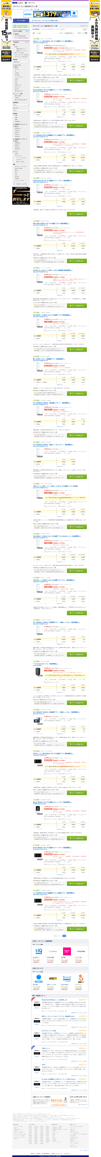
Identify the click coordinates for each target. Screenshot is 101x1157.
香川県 (47, 1126)
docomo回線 (46, 661)
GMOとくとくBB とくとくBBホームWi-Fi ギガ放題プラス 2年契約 (55, 486)
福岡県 (47, 1131)
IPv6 (16, 172)
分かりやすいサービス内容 (49, 1030)
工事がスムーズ (46, 1048)
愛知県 (36, 1141)
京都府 (41, 1127)
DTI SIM (16, 89)
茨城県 (30, 1137)
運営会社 (33, 1153)
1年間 (16, 115)
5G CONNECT (43, 400)
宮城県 (30, 1131)
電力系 (16, 170)
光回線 (16, 46)
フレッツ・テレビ (20, 157)
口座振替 (17, 178)
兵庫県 (41, 1131)
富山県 (36, 1131)
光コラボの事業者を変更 (20, 36)
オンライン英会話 (74, 1143)
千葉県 (30, 1143)
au (15, 71)
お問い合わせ (67, 1153)
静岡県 (36, 1140)
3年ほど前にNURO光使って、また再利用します (54, 1000)
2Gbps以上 (17, 132)
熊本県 (47, 1135)
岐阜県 (36, 1138)
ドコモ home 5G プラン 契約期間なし (45, 664)
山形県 (30, 1134)
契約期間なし (18, 121)
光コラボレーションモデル (20, 166)
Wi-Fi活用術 (73, 1135)
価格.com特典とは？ (71, 48)
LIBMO (16, 79)
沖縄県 (47, 1141)
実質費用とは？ (64, 45)
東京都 (36, 1126)
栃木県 (30, 1138)
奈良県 (41, 1132)
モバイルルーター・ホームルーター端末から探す (45, 20)
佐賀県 (47, 1132)
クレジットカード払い (19, 180)
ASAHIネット (43, 577)
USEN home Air (43, 178)
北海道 (30, 1126)
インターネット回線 (18, 1126)
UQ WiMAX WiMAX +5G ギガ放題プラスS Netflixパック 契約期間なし (57, 536)
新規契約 (17, 34)
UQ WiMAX (50, 38)
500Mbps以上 (18, 128)
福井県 (36, 1134)
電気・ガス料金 (74, 1146)
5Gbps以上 (17, 134)
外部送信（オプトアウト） (57, 1153)
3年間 (16, 119)
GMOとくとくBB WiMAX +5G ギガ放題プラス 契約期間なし (53, 41)
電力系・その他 (19, 161)
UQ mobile (17, 75)
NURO (43, 1064)
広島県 (41, 1140)
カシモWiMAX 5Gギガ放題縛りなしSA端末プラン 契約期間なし (54, 135)
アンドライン (43, 267)
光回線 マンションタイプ (21, 50)
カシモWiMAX (43, 132)
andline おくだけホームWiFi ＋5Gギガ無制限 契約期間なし (53, 271)
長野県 (36, 1137)
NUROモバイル (18, 85)
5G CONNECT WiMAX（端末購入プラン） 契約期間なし (52, 403)
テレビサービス (18, 155)
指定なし (17, 67)
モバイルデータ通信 (75, 1132)
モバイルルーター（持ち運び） (20, 1134)
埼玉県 (30, 1141)
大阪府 (41, 1129)
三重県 (36, 1143)
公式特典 (17, 97)
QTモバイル (17, 87)
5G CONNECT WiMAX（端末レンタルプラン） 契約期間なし (53, 445)
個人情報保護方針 (46, 1153)
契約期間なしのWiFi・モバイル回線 (60, 1129)
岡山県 (41, 1138)
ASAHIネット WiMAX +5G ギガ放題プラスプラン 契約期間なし (54, 580)
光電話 (16, 153)
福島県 (30, 1135)
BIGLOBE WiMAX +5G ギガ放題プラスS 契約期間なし (51, 224)
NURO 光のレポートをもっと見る (78, 1012)
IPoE (16, 174)
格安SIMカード (74, 1131)
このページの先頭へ (84, 1150)
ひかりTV (18, 159)
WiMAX (15, 1138)
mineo (16, 81)
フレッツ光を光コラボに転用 (21, 38)
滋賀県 (41, 1126)
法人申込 (17, 176)
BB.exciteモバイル (19, 91)
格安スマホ (73, 1129)
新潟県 (36, 1129)
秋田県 (30, 1132)
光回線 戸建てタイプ (20, 48)
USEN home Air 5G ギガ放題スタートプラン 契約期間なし (52, 181)
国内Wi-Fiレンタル (74, 1137)
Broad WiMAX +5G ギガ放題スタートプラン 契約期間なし (52, 90)
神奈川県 (36, 1127)
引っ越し (72, 1145)
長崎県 (47, 1134)
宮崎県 (47, 1138)
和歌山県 (42, 1134)
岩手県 (30, 1129)
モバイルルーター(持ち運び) (22, 54)
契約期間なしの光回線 (57, 1127)
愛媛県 (47, 1127)
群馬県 (30, 1140)
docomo (42, 661)
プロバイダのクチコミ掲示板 (76, 1126)
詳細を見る (59, 71)
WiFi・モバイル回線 (19, 52)
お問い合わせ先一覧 (82, 1104)
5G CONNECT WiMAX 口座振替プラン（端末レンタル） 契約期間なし (56, 623)
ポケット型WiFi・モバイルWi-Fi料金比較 (79, 1134)
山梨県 (36, 1135)
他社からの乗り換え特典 (20, 99)
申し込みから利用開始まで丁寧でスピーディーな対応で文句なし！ (59, 1079)
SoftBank (17, 73)
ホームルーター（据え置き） (20, 1135)
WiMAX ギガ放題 (18, 168)
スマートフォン (74, 1127)
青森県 (30, 1127)
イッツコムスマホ (19, 77)
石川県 (36, 1132)
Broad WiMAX (43, 87)
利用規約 (34, 1103)
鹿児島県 (48, 1140)
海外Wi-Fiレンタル (74, 1138)
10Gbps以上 (17, 136)
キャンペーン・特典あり (57, 1126)
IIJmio (16, 83)
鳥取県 (41, 1135)
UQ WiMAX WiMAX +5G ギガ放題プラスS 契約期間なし (52, 315)
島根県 (41, 1137)
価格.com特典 (18, 95)
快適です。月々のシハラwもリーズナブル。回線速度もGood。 (58, 1016)
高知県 (47, 1129)
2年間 (16, 117)
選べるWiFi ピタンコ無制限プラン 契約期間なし (49, 359)
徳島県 (41, 1143)
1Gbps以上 (17, 130)
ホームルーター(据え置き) (22, 56)
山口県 (41, 1141)
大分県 (47, 1137)
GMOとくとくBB (44, 38)
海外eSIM (72, 1140)
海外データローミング (75, 1141)
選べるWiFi (43, 356)
